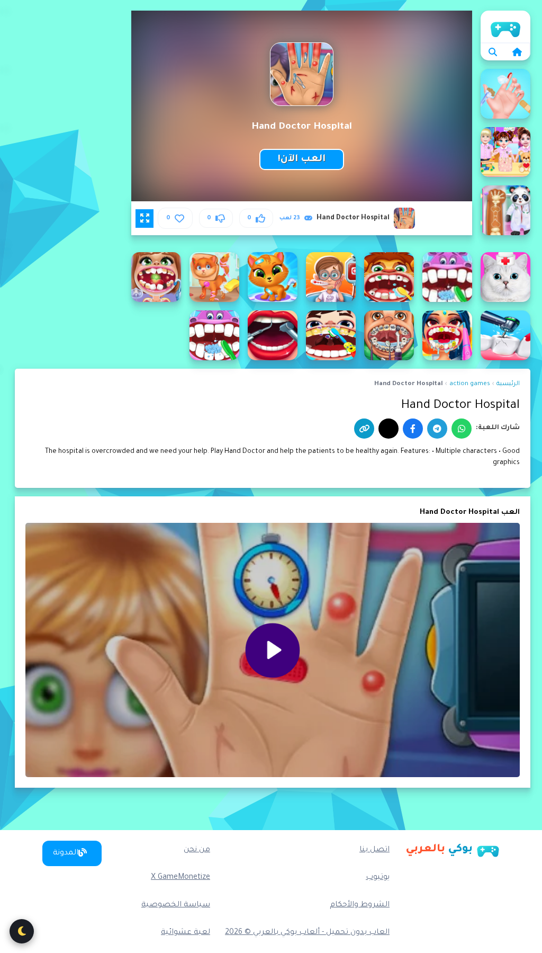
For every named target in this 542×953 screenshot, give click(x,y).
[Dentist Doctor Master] (389, 335)
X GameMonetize (180, 878)
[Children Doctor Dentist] (447, 277)
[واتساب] (461, 428)
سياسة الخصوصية (175, 905)
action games (469, 384)
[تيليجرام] (437, 428)
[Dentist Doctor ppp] (331, 335)
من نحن (197, 850)
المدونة (65, 853)
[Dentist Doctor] (156, 277)
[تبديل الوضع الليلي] (22, 931)
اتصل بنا (374, 850)
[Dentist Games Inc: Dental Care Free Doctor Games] (214, 335)
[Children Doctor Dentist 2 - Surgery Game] (389, 277)
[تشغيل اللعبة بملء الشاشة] (144, 218)
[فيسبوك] (413, 428)
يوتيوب (378, 878)
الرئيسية (505, 26)
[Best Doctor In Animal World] (505, 210)
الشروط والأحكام (360, 905)
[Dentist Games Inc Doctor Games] (272, 335)
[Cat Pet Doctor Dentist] (505, 277)
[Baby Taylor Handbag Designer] (505, 152)
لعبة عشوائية (185, 933)
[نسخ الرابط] (364, 428)
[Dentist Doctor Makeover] (447, 335)
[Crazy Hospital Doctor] (331, 277)
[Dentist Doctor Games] (505, 335)
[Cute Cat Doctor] (272, 277)
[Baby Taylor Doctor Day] (505, 94)
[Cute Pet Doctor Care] (214, 277)
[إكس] (388, 428)
